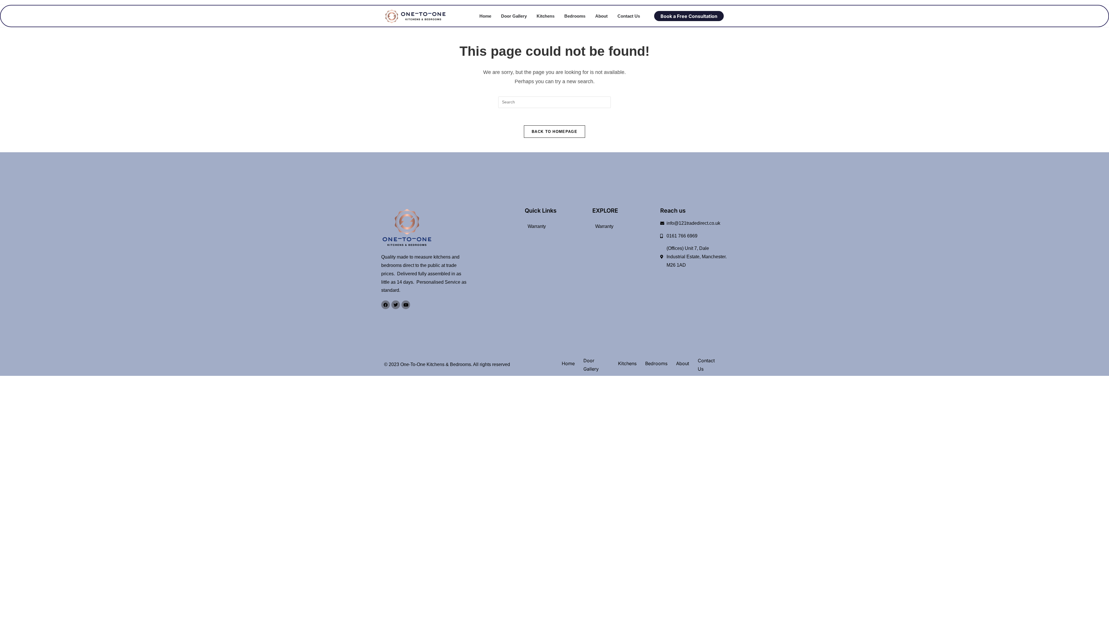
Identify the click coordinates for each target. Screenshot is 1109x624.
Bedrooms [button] (574, 16)
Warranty (537, 226)
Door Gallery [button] (514, 16)
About (601, 16)
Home (485, 16)
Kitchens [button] (545, 16)
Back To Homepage (554, 131)
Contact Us (628, 16)
